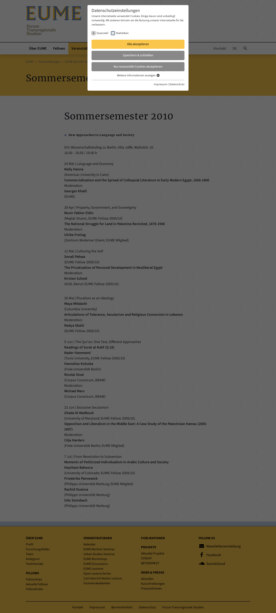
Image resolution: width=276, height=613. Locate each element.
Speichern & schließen (138, 55)
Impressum (160, 84)
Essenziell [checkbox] (102, 33)
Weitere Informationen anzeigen (136, 75)
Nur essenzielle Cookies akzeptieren (138, 66)
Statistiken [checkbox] (122, 33)
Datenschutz (176, 84)
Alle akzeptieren (138, 44)
